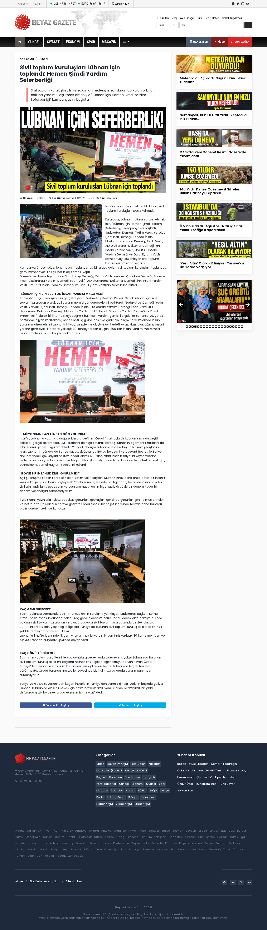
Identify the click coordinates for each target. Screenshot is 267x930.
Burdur (241, 831)
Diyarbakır (85, 837)
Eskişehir (160, 837)
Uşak (31, 856)
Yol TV (208, 777)
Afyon (47, 831)
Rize (123, 849)
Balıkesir (154, 831)
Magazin (102, 790)
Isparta (20, 843)
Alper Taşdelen (225, 777)
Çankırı (47, 837)
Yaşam (130, 790)
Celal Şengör (186, 770)
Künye (19, 881)
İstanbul (33, 843)
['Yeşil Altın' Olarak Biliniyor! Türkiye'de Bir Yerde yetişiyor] (214, 249)
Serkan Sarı (185, 790)
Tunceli (20, 856)
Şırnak (192, 849)
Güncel (43, 59)
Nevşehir (76, 849)
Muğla (55, 849)
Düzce (98, 837)
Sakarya (134, 849)
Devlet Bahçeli (212, 18)
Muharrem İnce (206, 784)
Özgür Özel (185, 784)
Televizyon (148, 797)
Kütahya (221, 843)
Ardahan (120, 831)
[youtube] (247, 4)
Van (39, 856)
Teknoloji (117, 790)
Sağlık (153, 790)
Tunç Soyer (227, 784)
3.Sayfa (133, 797)
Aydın (142, 831)
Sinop (182, 849)
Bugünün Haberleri (109, 777)
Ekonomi (137, 784)
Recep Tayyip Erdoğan (183, 18)
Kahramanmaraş (61, 843)
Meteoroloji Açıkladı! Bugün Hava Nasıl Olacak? (213, 80)
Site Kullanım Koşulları (44, 881)
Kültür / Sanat (116, 797)
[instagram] (242, 4)
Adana (20, 831)
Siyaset (151, 784)
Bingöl (214, 831)
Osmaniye (111, 849)
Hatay (234, 837)
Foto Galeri (138, 764)
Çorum (59, 837)
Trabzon (238, 849)
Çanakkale (33, 837)
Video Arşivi (124, 804)
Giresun (190, 837)
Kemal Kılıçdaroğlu (232, 18)
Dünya (164, 790)
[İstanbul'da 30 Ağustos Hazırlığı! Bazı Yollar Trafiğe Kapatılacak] (214, 212)
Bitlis (223, 831)
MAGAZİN (109, 42)
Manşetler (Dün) (136, 770)
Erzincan (132, 837)
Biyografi (149, 777)
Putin (200, 18)
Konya (208, 843)
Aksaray (67, 831)
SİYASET (53, 42)
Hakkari (222, 837)
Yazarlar (154, 764)
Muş (64, 849)
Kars (108, 843)
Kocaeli (197, 843)
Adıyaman (34, 831)
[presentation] (181, 305)
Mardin (32, 849)
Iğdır (244, 837)
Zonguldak (75, 856)
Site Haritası (74, 881)
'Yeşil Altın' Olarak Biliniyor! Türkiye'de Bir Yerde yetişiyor (212, 265)
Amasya (81, 831)
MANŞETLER (200, 41)
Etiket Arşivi (142, 804)
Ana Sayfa (23, 3)
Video (100, 764)
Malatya (234, 843)
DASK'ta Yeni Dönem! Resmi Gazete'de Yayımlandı (213, 154)
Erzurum (146, 837)
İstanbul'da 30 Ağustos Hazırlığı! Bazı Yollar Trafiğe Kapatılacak (211, 228)
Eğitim (142, 790)
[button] (126, 42)
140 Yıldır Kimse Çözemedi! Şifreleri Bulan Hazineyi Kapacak (210, 191)
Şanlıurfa (162, 849)
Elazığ (120, 837)
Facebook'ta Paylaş (57, 705)
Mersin (44, 849)
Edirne (109, 837)
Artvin (132, 831)
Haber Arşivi (104, 804)
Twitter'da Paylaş (131, 705)
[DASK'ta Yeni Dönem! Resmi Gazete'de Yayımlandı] (214, 138)
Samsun (148, 849)
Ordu (98, 849)
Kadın (100, 797)
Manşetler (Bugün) (109, 770)
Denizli (71, 837)
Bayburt (191, 831)
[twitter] (237, 4)
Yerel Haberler (106, 784)
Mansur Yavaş (236, 770)
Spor (162, 784)
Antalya (106, 831)
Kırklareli (171, 843)
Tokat (227, 849)
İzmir (44, 843)
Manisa (20, 849)
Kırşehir (184, 843)
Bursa (19, 837)
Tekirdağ (215, 849)
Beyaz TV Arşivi (117, 764)
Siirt (173, 849)
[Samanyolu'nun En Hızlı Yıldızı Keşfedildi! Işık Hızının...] (214, 101)
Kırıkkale (157, 843)
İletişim (37, 3)
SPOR (91, 42)
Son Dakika (132, 777)
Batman (178, 831)
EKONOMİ (73, 42)
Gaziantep (176, 837)
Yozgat (61, 856)
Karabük (81, 843)
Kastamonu (121, 843)
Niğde (88, 849)
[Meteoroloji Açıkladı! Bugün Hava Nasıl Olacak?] (214, 64)
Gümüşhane (206, 837)
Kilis (146, 843)
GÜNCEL (34, 42)
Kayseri (136, 843)
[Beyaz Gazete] (35, 758)
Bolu (232, 831)
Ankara (120, 3)
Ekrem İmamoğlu (189, 777)
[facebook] (233, 4)
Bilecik (203, 831)
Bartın (166, 831)
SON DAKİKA (241, 41)
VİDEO (221, 41)
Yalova (49, 856)
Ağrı (56, 831)
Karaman (95, 843)
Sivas (202, 849)
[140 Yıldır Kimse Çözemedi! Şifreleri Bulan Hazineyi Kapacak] (214, 175)
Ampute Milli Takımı (211, 770)
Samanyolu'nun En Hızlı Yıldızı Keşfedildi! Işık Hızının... (214, 117)
